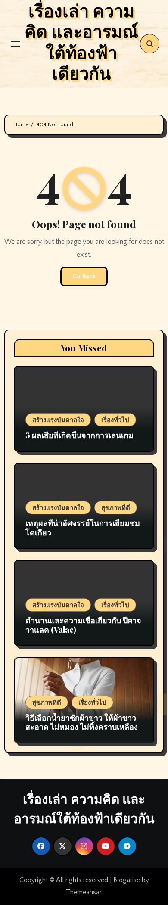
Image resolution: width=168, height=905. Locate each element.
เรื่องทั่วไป (115, 419)
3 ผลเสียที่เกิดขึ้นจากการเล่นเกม (79, 435)
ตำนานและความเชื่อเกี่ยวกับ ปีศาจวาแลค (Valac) (83, 625)
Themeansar (83, 892)
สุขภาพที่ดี (115, 507)
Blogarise (126, 880)
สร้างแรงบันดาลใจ (58, 419)
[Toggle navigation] (15, 44)
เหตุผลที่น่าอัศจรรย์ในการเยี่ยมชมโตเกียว (82, 528)
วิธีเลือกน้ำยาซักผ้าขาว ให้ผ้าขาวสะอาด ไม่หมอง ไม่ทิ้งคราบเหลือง (81, 722)
